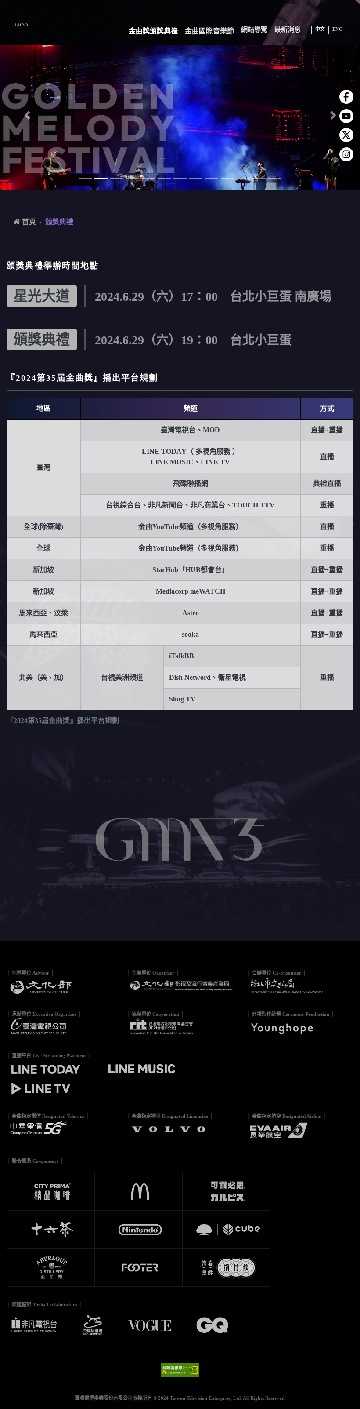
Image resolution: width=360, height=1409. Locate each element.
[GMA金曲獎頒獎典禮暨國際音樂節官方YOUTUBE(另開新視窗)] (346, 115)
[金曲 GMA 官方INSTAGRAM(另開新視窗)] (346, 153)
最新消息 (287, 29)
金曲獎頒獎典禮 (153, 31)
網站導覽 (254, 29)
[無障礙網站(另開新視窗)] (180, 1369)
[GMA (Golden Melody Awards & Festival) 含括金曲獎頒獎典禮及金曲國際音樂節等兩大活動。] (25, 23)
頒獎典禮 (59, 222)
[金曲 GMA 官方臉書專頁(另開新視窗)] (346, 96)
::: (4, 7)
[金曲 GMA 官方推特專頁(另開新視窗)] (346, 134)
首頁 (28, 222)
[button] (27, 115)
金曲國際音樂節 (209, 31)
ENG (337, 29)
